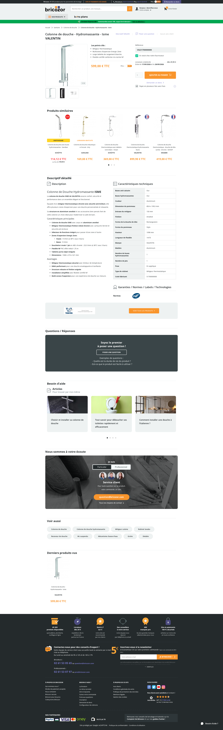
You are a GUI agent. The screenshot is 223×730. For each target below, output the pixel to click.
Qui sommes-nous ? (52, 686)
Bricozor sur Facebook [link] (149, 687)
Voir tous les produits (143, 311)
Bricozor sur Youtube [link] (159, 687)
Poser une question (146, 34)
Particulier (102, 467)
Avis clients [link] (117, 686)
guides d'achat (158, 719)
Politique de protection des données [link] (125, 692)
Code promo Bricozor (52, 700)
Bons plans (81, 17)
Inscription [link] (83, 700)
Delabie (146, 536)
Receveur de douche (59, 536)
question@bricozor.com (111, 497)
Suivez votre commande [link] (87, 694)
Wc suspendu (82, 536)
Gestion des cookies (120, 697)
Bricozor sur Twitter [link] (154, 687)
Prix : (152, 1)
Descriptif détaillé (123, 34)
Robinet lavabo (144, 529)
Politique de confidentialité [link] (118, 725)
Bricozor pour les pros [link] (52, 697)
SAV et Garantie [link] (84, 692)
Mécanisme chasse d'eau (108, 536)
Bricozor (56, 9)
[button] (108, 165)
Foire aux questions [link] (86, 697)
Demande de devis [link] (85, 702)
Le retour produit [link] (85, 689)
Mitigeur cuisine (121, 529)
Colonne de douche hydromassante (91, 529)
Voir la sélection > (138, 22)
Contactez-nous (62, 647)
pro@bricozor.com (82, 672)
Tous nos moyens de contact (110, 503)
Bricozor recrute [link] (50, 694)
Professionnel (121, 467)
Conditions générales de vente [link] (123, 689)
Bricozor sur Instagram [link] (163, 687)
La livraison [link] (83, 686)
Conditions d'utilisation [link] (137, 725)
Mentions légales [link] (119, 694)
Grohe (130, 536)
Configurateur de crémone (88, 705)
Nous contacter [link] (50, 692)
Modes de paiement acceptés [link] (55, 689)
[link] (171, 2)
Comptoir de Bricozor (135, 719)
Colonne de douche (59, 529)
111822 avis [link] (166, 700)
